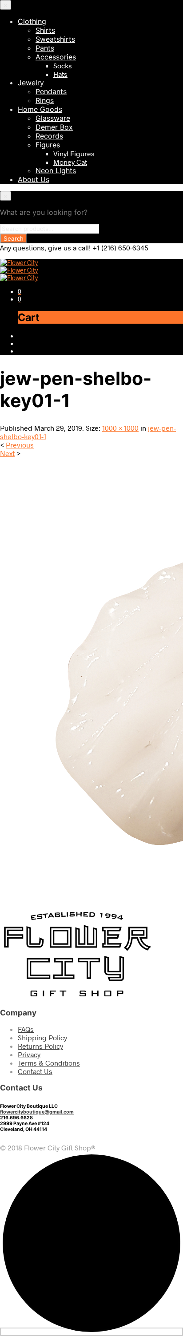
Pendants (51, 91)
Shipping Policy (42, 1037)
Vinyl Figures (74, 153)
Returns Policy (40, 1046)
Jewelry (31, 82)
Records (49, 135)
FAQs (26, 1029)
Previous (20, 444)
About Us (33, 179)
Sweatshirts (55, 39)
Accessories (56, 56)
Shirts (45, 30)
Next (7, 453)
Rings (45, 100)
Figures (48, 144)
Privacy (29, 1054)
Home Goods (40, 109)
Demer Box (54, 127)
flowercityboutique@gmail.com (37, 1112)
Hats (60, 74)
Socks (62, 65)
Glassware (53, 118)
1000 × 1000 (120, 428)
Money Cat (70, 162)
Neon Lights (56, 170)
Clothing (32, 21)
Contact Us (35, 1071)
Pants (45, 48)
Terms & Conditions (49, 1062)
